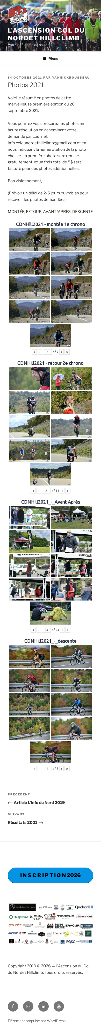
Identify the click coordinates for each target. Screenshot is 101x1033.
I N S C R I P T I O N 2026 (50, 875)
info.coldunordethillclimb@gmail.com (42, 143)
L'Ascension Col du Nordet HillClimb (46, 34)
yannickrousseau (71, 77)
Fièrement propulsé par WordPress (37, 1021)
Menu (53, 58)
